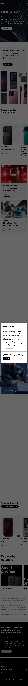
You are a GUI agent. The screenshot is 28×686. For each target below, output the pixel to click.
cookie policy (9, 348)
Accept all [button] (6, 358)
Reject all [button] (20, 354)
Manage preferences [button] (9, 354)
